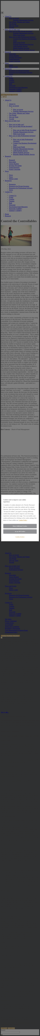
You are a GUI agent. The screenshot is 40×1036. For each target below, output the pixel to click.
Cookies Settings (20, 536)
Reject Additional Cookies (20, 526)
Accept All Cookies (20, 531)
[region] (20, 518)
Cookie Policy (23, 520)
